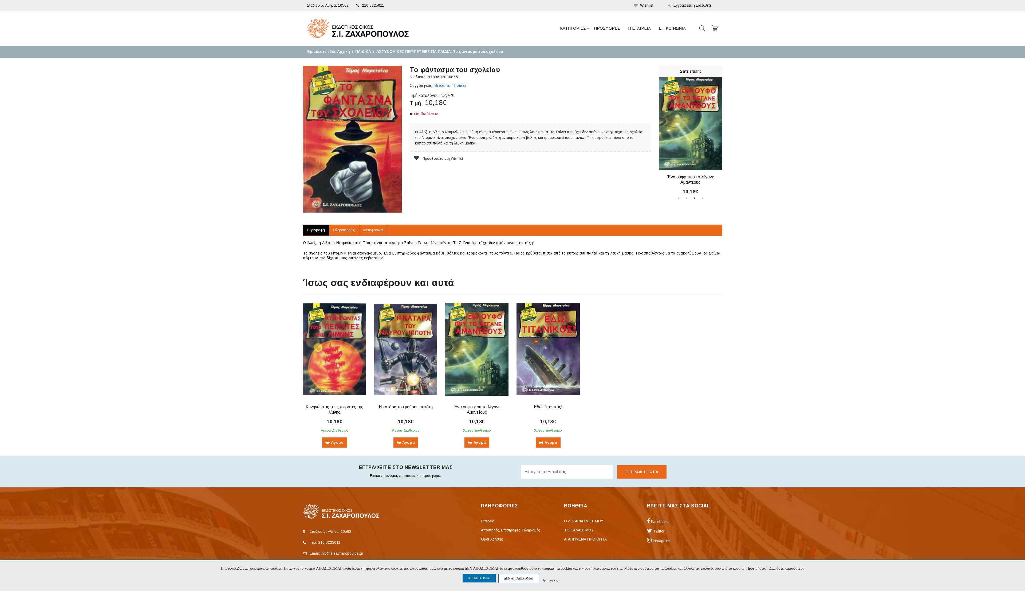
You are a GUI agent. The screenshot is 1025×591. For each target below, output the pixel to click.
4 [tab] (702, 198)
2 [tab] (686, 198)
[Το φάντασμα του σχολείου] (352, 139)
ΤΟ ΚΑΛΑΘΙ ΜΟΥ (579, 530)
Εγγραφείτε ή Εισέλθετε (691, 5)
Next (726, 135)
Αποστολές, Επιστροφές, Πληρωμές (510, 530)
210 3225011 (373, 5)
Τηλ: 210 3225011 (325, 542)
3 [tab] (694, 198)
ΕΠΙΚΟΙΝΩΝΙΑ (672, 28)
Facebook (659, 521)
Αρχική (343, 51)
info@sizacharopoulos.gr (342, 553)
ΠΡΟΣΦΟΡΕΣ (607, 28)
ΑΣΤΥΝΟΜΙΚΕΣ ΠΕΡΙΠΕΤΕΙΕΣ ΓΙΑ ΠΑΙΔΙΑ (413, 51)
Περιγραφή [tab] (316, 230)
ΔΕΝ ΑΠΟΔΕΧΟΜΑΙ (518, 578)
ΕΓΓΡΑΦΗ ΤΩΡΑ (641, 472)
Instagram (661, 541)
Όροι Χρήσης (492, 539)
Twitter (658, 531)
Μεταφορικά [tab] (373, 230)
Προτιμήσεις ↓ (551, 580)
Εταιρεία (487, 521)
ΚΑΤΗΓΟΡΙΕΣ (573, 28)
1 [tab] (678, 198)
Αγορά (337, 442)
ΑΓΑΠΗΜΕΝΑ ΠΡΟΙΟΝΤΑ (585, 539)
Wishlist (646, 5)
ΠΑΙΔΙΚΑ (363, 51)
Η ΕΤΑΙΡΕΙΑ (639, 28)
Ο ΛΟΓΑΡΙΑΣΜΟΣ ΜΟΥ (583, 521)
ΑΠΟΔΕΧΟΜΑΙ (479, 578)
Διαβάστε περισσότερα (786, 568)
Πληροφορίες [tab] (344, 230)
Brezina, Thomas (451, 85)
